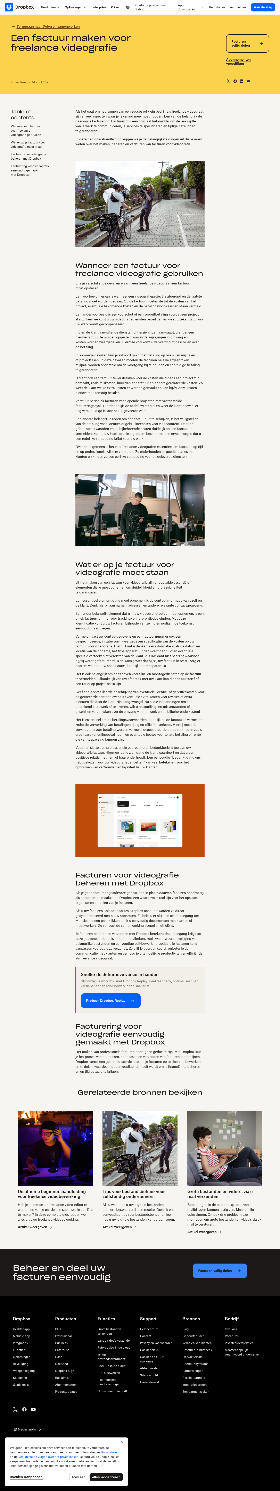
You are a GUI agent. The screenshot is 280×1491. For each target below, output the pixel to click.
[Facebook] (24, 1409)
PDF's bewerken (109, 1373)
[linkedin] (241, 81)
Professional (63, 1336)
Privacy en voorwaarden (156, 1343)
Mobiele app (21, 1336)
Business (61, 1343)
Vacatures (232, 1336)
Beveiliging (20, 1364)
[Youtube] (33, 1409)
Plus (58, 1329)
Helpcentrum (149, 1329)
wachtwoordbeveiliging (173, 939)
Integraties (20, 1343)
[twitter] (228, 81)
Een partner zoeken (195, 1391)
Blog (185, 1329)
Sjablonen (20, 1377)
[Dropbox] (22, 7)
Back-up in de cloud (112, 1366)
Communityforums (195, 1364)
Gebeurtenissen (193, 1336)
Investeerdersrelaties (239, 1343)
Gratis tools (21, 1384)
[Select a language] (128, 7)
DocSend (61, 1364)
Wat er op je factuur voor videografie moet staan (28, 144)
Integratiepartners (194, 1384)
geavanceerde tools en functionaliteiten (114, 939)
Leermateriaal (149, 1382)
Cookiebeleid (149, 1350)
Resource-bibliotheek (197, 1350)
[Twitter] (15, 1409)
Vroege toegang (24, 1370)
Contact (145, 1336)
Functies (19, 1350)
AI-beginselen (149, 1368)
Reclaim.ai (62, 1377)
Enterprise (62, 1350)
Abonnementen (66, 1384)
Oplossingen (22, 1357)
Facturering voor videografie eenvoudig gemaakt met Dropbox (30, 170)
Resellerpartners (193, 1377)
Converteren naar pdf (112, 1391)
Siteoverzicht (149, 1375)
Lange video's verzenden (115, 1340)
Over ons (231, 1329)
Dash (58, 1357)
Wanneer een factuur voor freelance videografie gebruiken (26, 130)
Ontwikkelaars (192, 1357)
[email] (248, 81)
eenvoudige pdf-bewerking (137, 943)
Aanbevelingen (192, 1370)
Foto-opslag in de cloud (114, 1347)
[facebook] (235, 81)
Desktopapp (21, 1329)
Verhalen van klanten (197, 1343)
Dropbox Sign (64, 1370)
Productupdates (66, 1391)
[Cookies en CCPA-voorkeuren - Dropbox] (66, 1461)
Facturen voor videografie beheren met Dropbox (28, 156)
